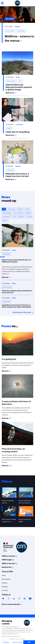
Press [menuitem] (4, 575)
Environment (18, 213)
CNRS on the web (8, 563)
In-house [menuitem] (5, 590)
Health (28, 213)
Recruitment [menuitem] (6, 579)
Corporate (11, 209)
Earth (27, 209)
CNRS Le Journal (8, 556)
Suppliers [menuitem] (5, 586)
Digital (20, 209)
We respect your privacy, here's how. (11, 636)
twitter (8, 598)
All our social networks (9, 604)
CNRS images (7, 560)
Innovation (6, 217)
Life (14, 217)
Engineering (7, 213)
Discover (5, 277)
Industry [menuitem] (4, 583)
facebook (19, 598)
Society (29, 217)
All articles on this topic (22, 312)
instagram (24, 598)
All (4, 209)
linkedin (14, 598)
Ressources (6, 567)
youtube (30, 598)
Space (5, 220)
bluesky (3, 598)
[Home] (17, 3)
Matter (21, 217)
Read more (10, 93)
